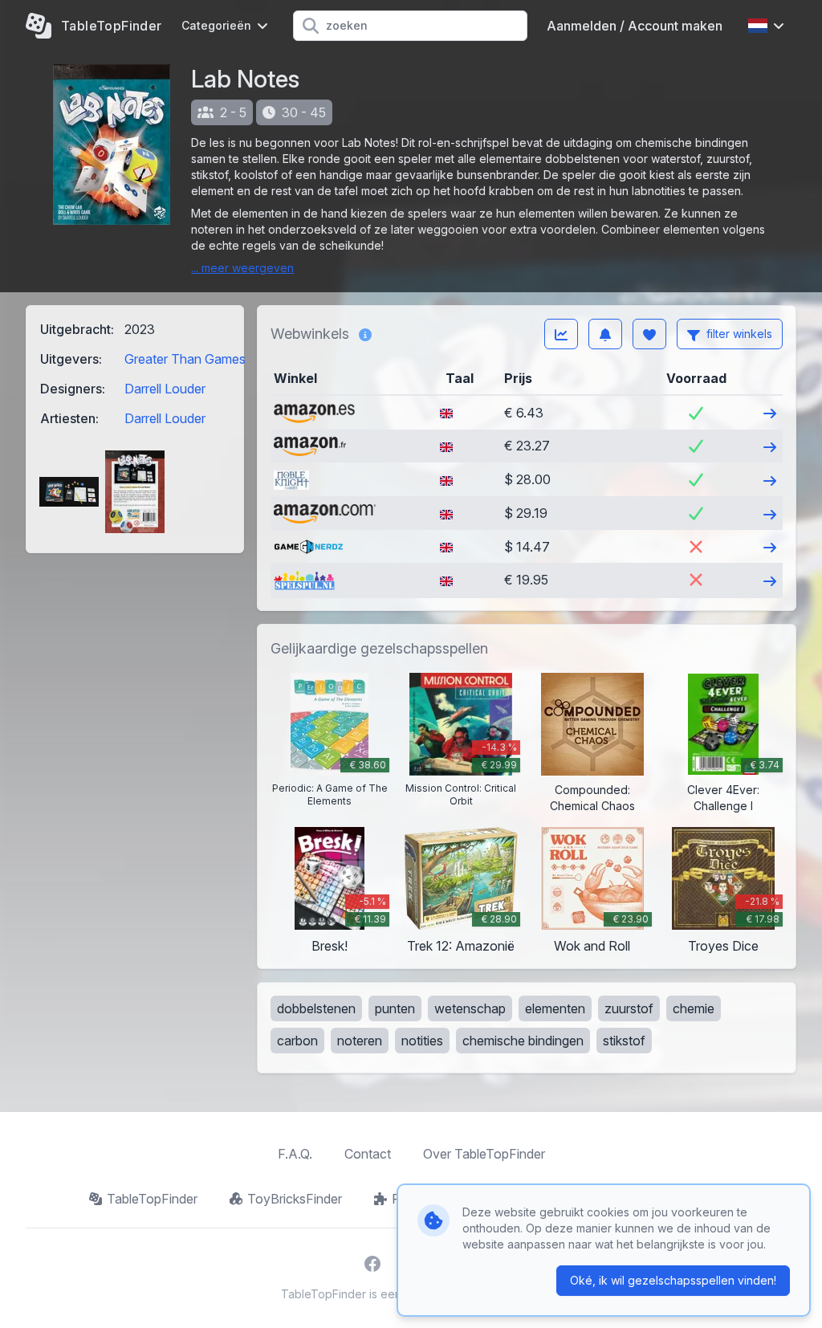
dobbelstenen (316, 1008)
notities (422, 1041)
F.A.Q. (295, 1154)
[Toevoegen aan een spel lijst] (649, 334)
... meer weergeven (242, 268)
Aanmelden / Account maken (634, 26)
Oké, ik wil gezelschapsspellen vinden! (673, 1280)
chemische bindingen (523, 1041)
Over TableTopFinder (484, 1154)
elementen (555, 1008)
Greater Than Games (185, 359)
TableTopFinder (152, 1199)
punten (395, 1008)
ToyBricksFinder (294, 1199)
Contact (367, 1154)
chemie (693, 1008)
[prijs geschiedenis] (561, 334)
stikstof (624, 1041)
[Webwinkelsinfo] (365, 334)
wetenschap (470, 1008)
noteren (359, 1041)
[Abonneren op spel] (605, 334)
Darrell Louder (165, 389)
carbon (297, 1041)
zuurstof (628, 1008)
